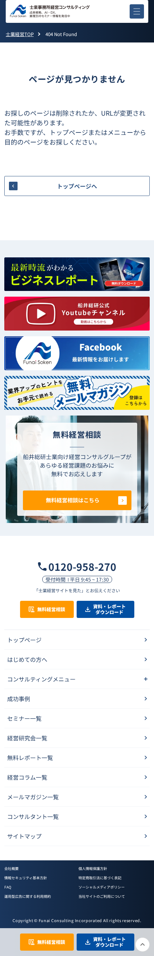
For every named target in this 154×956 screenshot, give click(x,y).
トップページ (24, 639)
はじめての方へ (27, 659)
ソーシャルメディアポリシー (101, 887)
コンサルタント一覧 (33, 816)
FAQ (7, 887)
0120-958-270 (82, 567)
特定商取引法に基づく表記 (99, 877)
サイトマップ (24, 836)
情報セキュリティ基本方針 (25, 877)
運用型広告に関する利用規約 (27, 896)
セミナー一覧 (24, 718)
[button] (137, 11)
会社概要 (11, 868)
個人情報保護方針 (92, 868)
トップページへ (77, 186)
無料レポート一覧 (30, 757)
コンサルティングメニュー (41, 679)
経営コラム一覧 (27, 777)
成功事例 (18, 698)
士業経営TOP (20, 34)
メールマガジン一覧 (33, 797)
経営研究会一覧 (27, 738)
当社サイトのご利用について (101, 896)
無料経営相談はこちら (73, 500)
